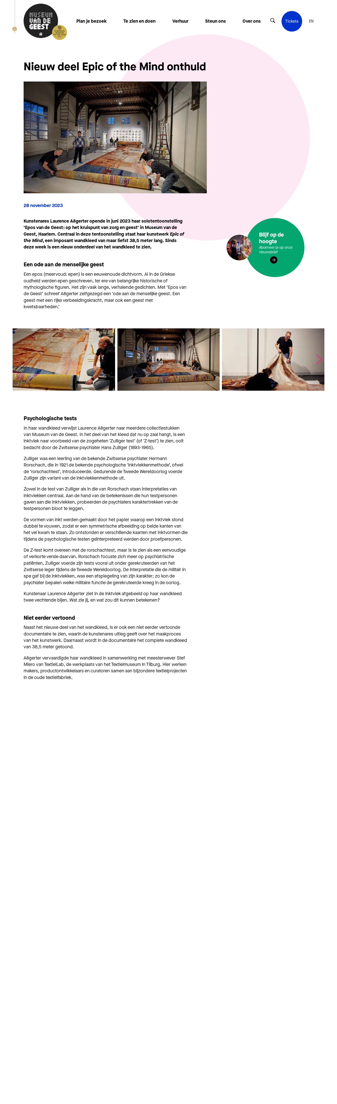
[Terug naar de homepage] (41, 21)
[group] (64, 359)
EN (311, 21)
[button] (319, 359)
